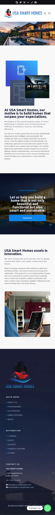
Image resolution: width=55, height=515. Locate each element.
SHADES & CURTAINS (16, 449)
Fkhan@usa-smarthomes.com (19, 485)
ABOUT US (12, 402)
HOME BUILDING (14, 407)
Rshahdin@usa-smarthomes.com (21, 487)
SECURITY (12, 444)
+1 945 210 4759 (14, 480)
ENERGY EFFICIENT (15, 415)
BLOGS (10, 419)
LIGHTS (11, 440)
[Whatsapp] (47, 508)
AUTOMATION (14, 411)
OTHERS (11, 453)
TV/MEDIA (12, 436)
